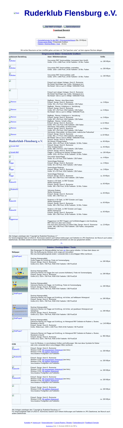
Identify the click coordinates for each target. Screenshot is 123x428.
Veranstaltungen (47, 423)
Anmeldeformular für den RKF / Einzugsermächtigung (56, 40)
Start (59, 27)
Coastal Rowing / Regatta (63, 423)
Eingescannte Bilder (45, 42)
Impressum (36, 423)
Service (76, 27)
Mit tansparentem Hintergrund (52, 350)
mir (64, 250)
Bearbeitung (49, 426)
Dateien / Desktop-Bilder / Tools (49, 44)
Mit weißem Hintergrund (50, 352)
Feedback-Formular (92, 423)
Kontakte (27, 423)
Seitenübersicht (78, 423)
